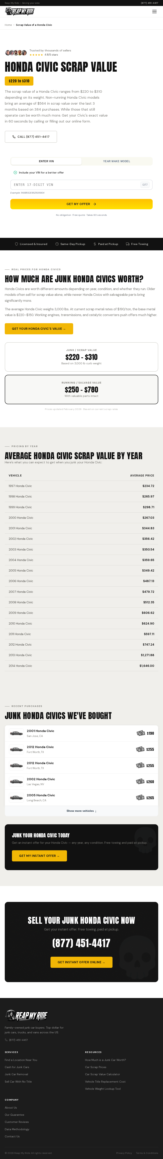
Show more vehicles (80, 810)
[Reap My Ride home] (81, 1016)
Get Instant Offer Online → (81, 962)
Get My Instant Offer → (39, 856)
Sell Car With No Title (18, 1081)
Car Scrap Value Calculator (102, 1074)
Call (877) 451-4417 (33, 137)
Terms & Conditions (147, 1153)
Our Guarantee (14, 1115)
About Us (11, 1107)
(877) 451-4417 (149, 3)
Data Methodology (17, 1129)
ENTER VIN (46, 161)
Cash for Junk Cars (17, 1067)
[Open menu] (154, 11)
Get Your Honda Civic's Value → (39, 329)
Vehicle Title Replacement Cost (105, 1081)
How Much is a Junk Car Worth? (105, 1060)
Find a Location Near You (21, 1060)
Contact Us (12, 1136)
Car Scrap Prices (95, 1067)
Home (8, 25)
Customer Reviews (17, 1122)
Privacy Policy (124, 1153)
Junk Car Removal (16, 1074)
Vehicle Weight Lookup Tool (103, 1089)
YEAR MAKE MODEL (116, 161)
